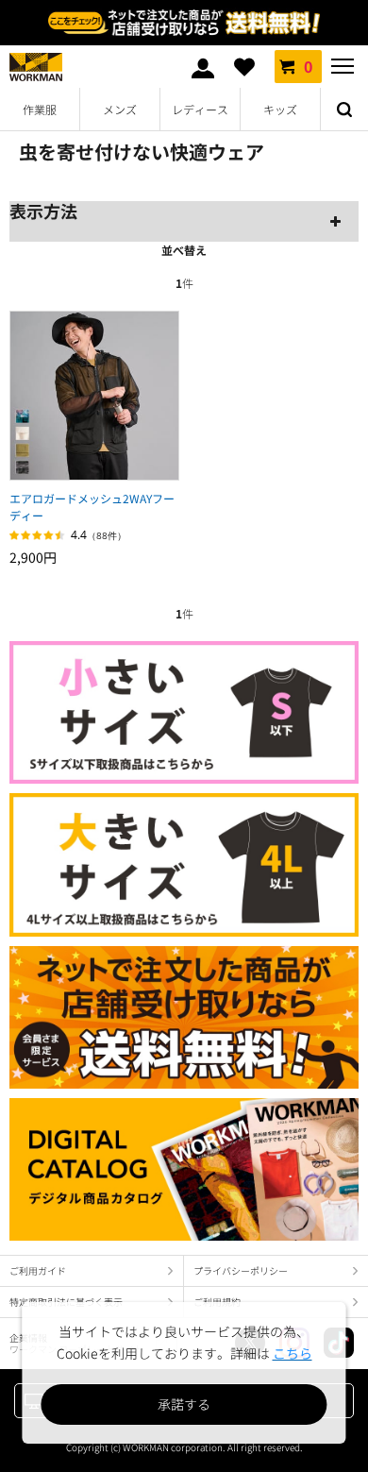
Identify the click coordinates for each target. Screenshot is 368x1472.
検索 (344, 109)
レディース (200, 109)
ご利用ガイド (37, 1270)
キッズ (280, 109)
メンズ (120, 109)
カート (308, 66)
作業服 (40, 109)
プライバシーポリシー (240, 1270)
